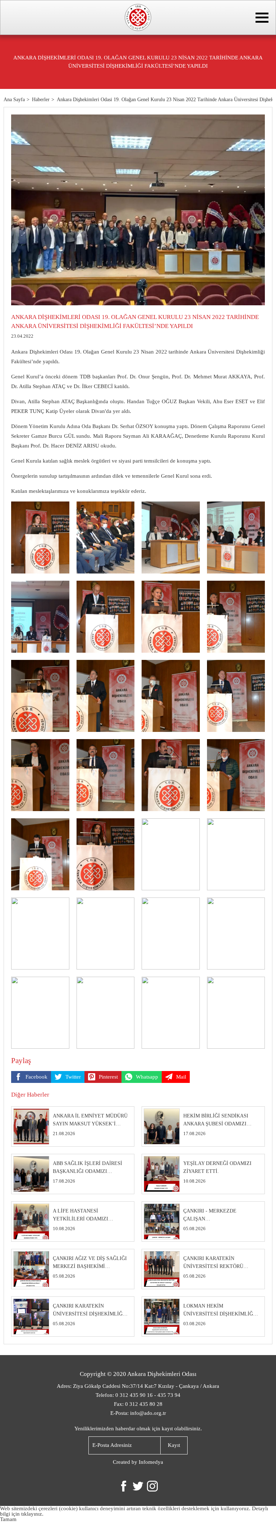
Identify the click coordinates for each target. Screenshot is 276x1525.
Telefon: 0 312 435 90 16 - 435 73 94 (138, 1395)
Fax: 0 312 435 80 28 (138, 1404)
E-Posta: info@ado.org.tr (138, 1413)
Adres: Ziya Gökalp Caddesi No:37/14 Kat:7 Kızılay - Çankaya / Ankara (138, 1386)
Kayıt (174, 1445)
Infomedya (151, 1462)
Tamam (8, 1519)
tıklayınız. (32, 1514)
